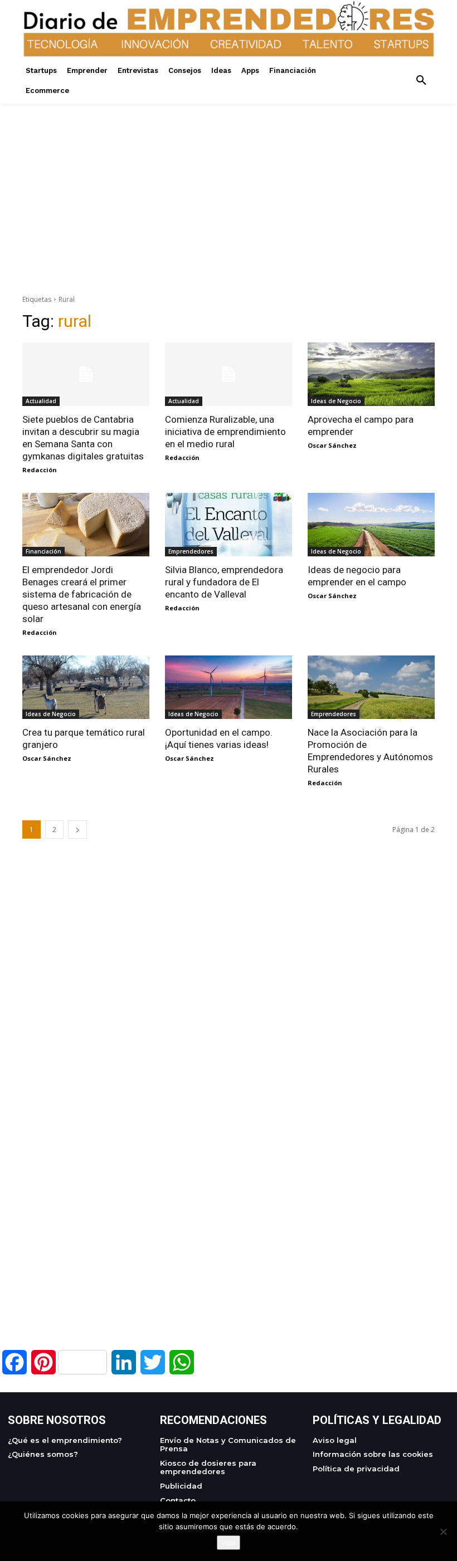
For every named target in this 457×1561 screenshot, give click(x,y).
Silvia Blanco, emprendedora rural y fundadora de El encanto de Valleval (224, 582)
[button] (421, 80)
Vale (228, 1542)
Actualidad (41, 401)
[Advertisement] (228, 182)
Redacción (39, 470)
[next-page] (77, 829)
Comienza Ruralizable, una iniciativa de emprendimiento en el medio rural (225, 431)
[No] (443, 1531)
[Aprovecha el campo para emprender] (371, 374)
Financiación (43, 551)
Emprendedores (190, 551)
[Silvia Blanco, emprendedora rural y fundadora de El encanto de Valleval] (228, 524)
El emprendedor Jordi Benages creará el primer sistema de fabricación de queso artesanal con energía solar (81, 594)
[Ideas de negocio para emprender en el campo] (371, 524)
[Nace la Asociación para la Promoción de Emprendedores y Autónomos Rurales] (371, 687)
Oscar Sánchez (332, 445)
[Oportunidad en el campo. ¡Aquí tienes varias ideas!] (228, 687)
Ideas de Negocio (336, 401)
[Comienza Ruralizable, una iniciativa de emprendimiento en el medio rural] (228, 374)
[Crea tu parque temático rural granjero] (85, 687)
